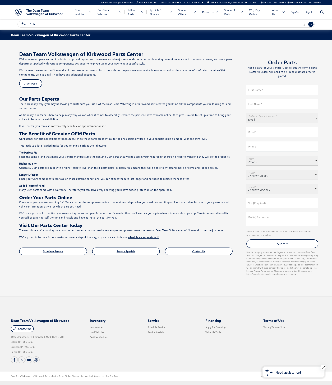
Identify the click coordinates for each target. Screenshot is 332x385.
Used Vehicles (97, 332)
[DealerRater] (36, 359)
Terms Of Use (65, 376)
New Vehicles (96, 327)
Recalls (117, 376)
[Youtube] (28, 359)
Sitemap (75, 376)
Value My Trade (213, 332)
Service (153, 320)
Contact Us (198, 251)
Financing (213, 320)
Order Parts (31, 83)
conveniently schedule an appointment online (78, 126)
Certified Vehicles (99, 337)
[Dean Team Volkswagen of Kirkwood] (40, 11)
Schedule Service (53, 251)
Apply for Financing (215, 327)
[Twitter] (21, 359)
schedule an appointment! (143, 237)
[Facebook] (14, 359)
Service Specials (126, 251)
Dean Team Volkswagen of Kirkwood (27, 376)
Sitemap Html (87, 376)
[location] (208, 2)
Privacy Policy (51, 376)
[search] (322, 12)
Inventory (98, 320)
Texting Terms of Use (274, 327)
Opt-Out (109, 376)
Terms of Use (273, 320)
